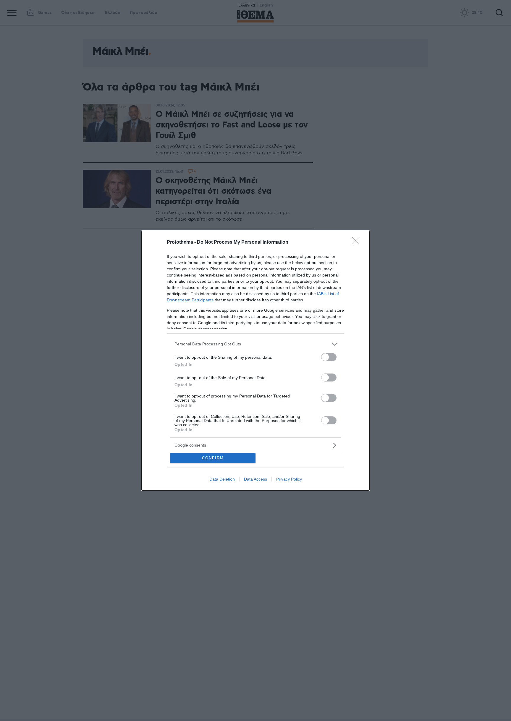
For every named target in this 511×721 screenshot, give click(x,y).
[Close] (357, 242)
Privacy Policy (289, 479)
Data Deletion (222, 479)
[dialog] (255, 360)
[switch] (329, 357)
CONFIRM (213, 458)
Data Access (255, 479)
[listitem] (255, 344)
